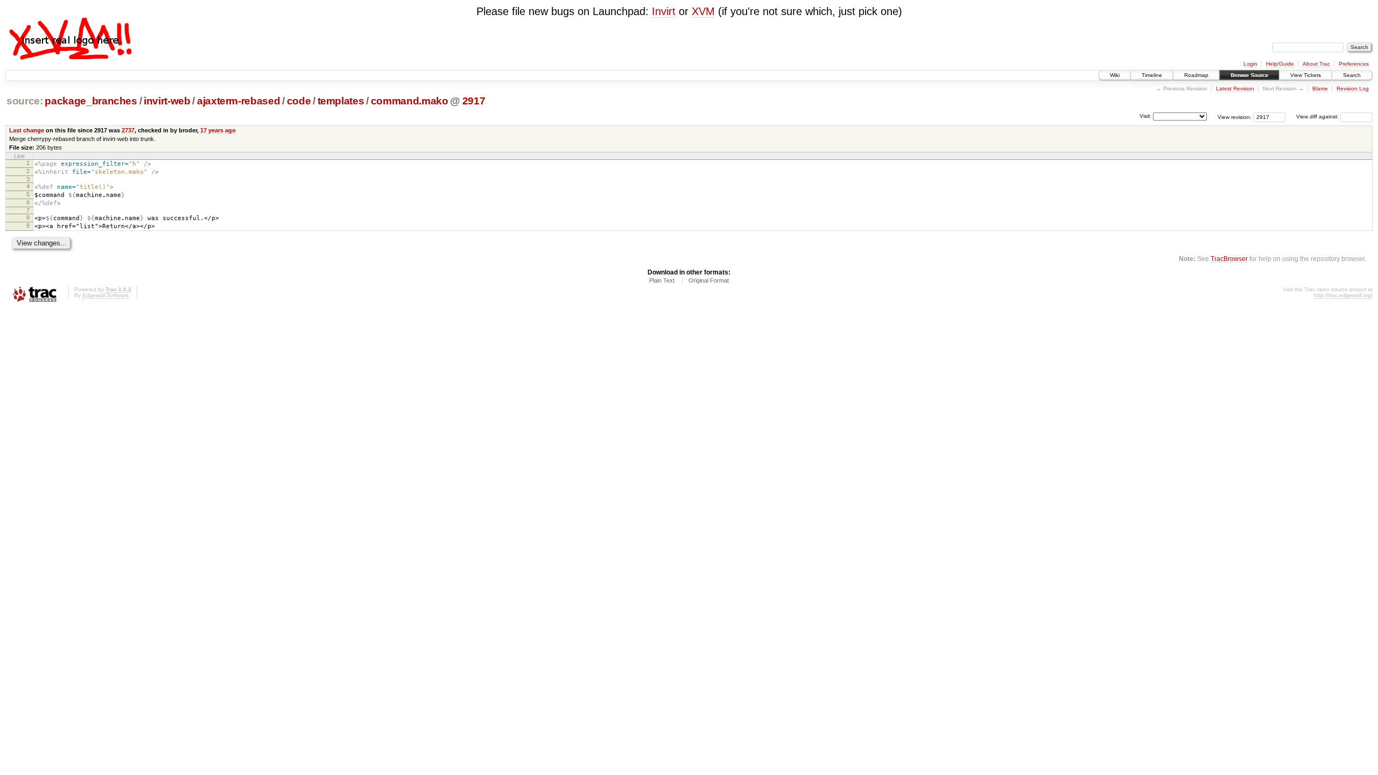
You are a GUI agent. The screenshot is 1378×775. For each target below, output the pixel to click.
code (299, 101)
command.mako (409, 101)
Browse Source (1249, 75)
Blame (1320, 88)
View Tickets (1305, 75)
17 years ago (218, 130)
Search (1352, 75)
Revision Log (1353, 88)
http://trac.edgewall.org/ (1343, 295)
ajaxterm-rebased (238, 101)
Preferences (1354, 64)
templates (341, 101)
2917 (474, 101)
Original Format (708, 280)
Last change (26, 130)
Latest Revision (1235, 88)
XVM (703, 11)
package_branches (91, 101)
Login (1250, 64)
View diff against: (1318, 116)
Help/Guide (1280, 64)
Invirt (664, 11)
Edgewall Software (105, 295)
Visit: (1145, 116)
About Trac (1316, 64)
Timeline (1152, 75)
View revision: (1235, 116)
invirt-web (167, 101)
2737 (128, 130)
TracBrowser (1229, 258)
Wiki (1115, 75)
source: (24, 101)
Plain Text (661, 280)
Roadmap (1196, 75)
